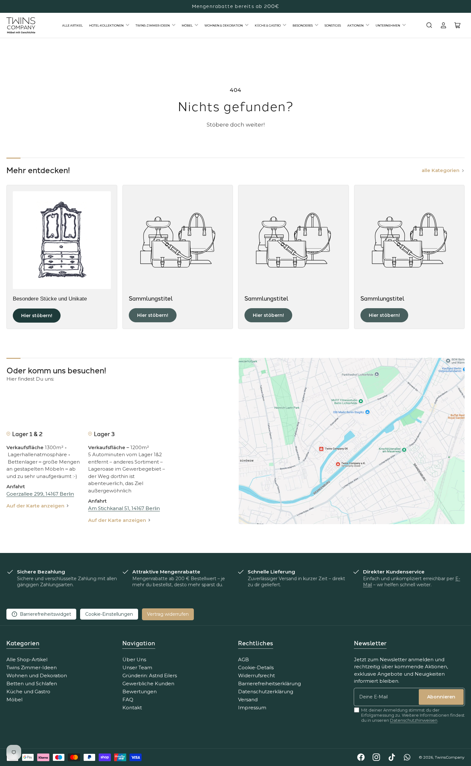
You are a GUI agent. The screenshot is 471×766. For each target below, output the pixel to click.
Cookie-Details (256, 667)
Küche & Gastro (268, 25)
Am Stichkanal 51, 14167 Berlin (124, 508)
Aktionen (355, 25)
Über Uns (134, 659)
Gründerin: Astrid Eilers (149, 675)
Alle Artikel (72, 25)
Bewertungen (139, 691)
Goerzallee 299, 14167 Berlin (40, 494)
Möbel (187, 25)
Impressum (252, 707)
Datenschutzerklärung (265, 691)
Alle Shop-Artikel (26, 659)
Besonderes (303, 25)
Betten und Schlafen (31, 683)
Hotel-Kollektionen (106, 25)
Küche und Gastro (28, 691)
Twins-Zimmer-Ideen (153, 25)
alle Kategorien (440, 170)
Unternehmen (388, 25)
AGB (243, 659)
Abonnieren (441, 697)
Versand (248, 699)
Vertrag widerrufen (168, 614)
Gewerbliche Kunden (148, 683)
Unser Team (137, 667)
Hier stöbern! (36, 315)
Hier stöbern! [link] (152, 315)
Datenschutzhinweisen (413, 720)
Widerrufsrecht (256, 675)
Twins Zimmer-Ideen (31, 667)
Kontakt (132, 707)
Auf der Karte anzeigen (35, 506)
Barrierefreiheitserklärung (269, 683)
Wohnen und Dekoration (36, 675)
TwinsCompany (450, 757)
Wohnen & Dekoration (223, 25)
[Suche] (429, 25)
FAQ (127, 699)
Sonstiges (333, 25)
